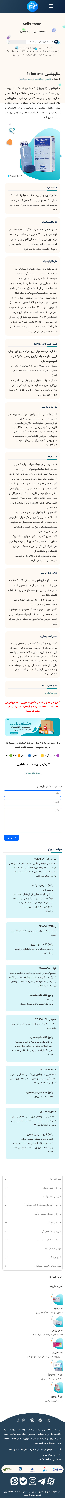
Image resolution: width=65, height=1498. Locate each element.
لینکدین (36, 756)
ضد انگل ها (55, 1179)
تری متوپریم (57, 1352)
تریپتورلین (58, 1308)
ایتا (15, 756)
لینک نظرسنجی (33, 773)
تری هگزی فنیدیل (55, 1374)
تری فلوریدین (57, 1396)
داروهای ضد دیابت (52, 1196)
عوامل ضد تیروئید (53, 1248)
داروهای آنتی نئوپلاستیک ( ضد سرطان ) (42, 1205)
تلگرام (24, 756)
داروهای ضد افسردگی (51, 1231)
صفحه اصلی (44, 47)
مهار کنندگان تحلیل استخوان (48, 1266)
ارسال (10, 837)
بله (7, 756)
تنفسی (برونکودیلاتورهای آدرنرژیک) (35, 79)
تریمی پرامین (57, 1330)
